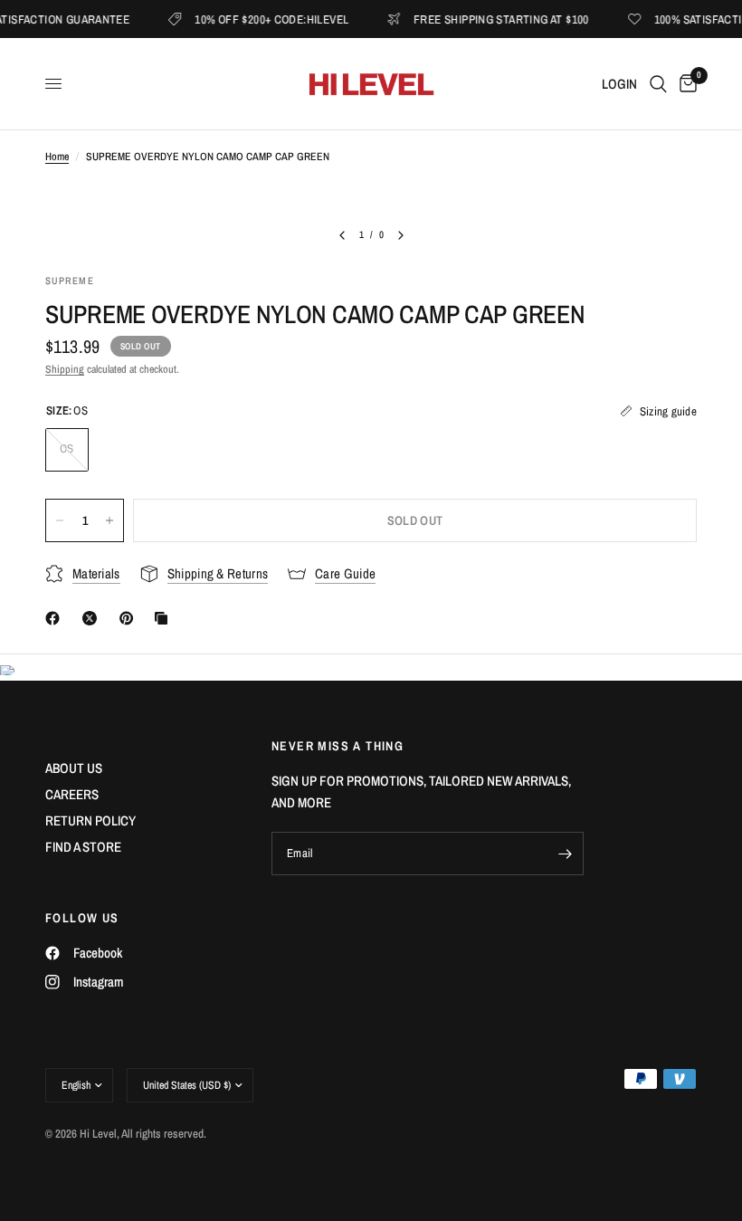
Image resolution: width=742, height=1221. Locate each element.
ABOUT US (73, 767)
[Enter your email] (565, 853)
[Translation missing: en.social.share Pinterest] (130, 618)
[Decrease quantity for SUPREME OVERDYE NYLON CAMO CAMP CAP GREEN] (59, 520)
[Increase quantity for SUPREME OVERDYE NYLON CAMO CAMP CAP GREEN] (109, 520)
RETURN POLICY (90, 820)
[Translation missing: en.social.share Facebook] (56, 618)
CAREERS (72, 794)
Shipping (64, 369)
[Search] (658, 83)
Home (57, 156)
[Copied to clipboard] (165, 618)
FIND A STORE (83, 846)
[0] (685, 83)
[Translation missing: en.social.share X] (93, 618)
